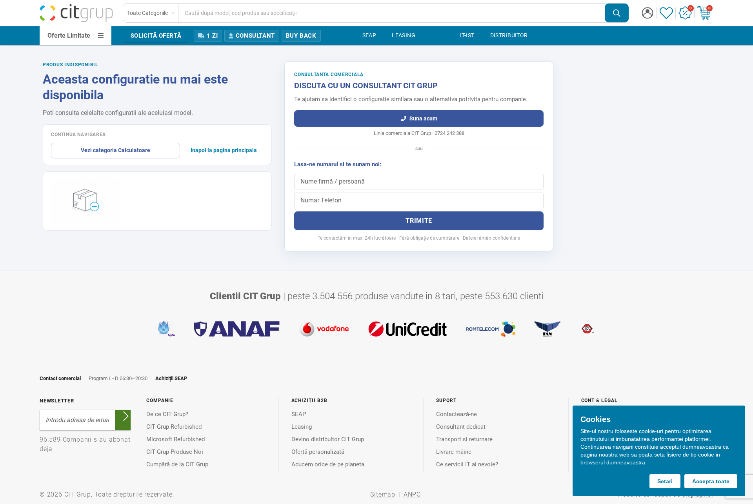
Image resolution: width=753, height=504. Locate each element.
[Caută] (617, 13)
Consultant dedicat (461, 426)
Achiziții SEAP (171, 378)
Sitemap (382, 494)
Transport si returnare (464, 439)
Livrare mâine (453, 451)
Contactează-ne (456, 414)
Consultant (255, 35)
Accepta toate (710, 481)
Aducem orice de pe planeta (327, 464)
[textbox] (391, 13)
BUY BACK (301, 35)
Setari (665, 481)
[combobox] (376, 13)
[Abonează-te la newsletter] (126, 416)
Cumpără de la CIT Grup (177, 464)
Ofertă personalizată (317, 451)
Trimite (419, 220)
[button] (647, 13)
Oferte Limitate (68, 35)
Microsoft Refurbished (175, 439)
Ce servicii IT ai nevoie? (467, 464)
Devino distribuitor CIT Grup (327, 439)
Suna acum (423, 118)
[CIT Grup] (76, 13)
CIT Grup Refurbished (174, 426)
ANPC (412, 494)
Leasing (301, 426)
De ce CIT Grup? (167, 414)
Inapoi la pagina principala (224, 150)
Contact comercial (60, 378)
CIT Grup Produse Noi (174, 451)
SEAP (298, 414)
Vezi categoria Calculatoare (115, 150)
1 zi (212, 35)
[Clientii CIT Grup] (376, 329)
